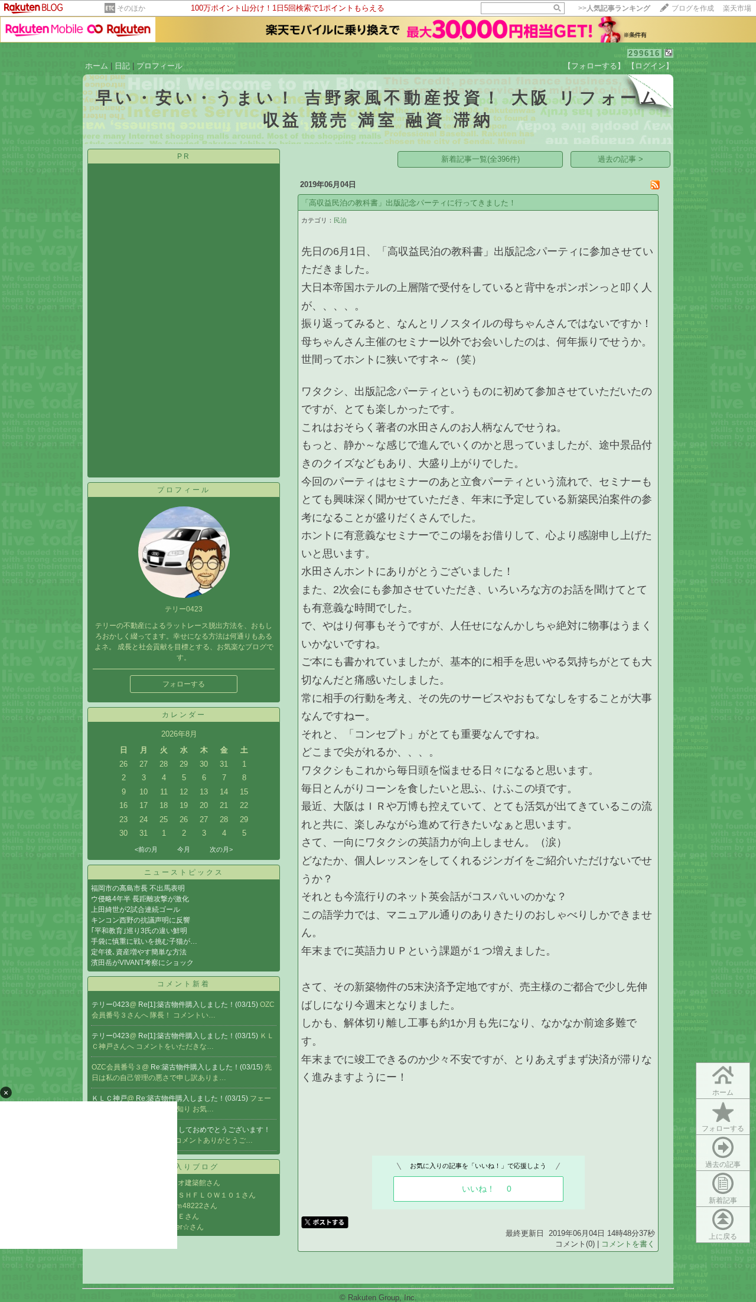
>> (614, 8)
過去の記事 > (620, 159)
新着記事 (723, 1200)
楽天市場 (737, 8)
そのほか (131, 8)
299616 (644, 53)
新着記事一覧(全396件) (480, 159)
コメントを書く (628, 1243)
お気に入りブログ (183, 1167)
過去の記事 (723, 1164)
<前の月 (146, 849)
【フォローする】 (594, 65)
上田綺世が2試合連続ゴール (135, 909)
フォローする (183, 684)
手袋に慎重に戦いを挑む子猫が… (144, 941)
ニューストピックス (184, 872)
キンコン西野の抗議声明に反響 (140, 920)
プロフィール (159, 65)
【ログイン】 (650, 65)
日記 (122, 65)
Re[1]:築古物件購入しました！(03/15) (199, 1004)
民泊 (340, 220)
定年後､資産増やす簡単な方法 (139, 952)
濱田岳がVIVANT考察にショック (142, 962)
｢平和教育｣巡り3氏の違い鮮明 (139, 931)
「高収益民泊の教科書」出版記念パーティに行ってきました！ (408, 202)
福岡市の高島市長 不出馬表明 (138, 888)
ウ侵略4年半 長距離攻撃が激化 (140, 899)
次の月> (221, 849)
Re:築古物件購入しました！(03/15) (208, 1067)
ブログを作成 (693, 8)
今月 (183, 849)
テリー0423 (110, 1004)
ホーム (96, 65)
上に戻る (723, 1236)
